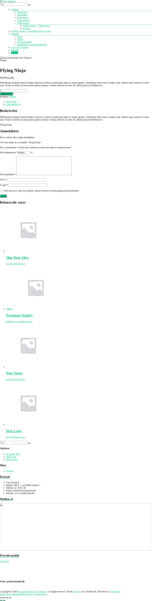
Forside (14, 52)
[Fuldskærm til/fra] (4, 597)
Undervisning (23, 20)
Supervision (22, 17)
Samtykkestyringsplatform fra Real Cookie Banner (23, 594)
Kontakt (15, 50)
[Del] (7, 597)
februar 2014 (12, 459)
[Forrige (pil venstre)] (1, 600)
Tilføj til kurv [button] (19, 264)
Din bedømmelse (9, 152)
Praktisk (15, 34)
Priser (19, 36)
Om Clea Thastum (19, 47)
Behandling (22, 15)
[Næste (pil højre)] (4, 600)
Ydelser (14, 9)
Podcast (26, 28)
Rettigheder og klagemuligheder (32, 44)
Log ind (9, 471)
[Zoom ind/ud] (1, 597)
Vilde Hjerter (23, 23)
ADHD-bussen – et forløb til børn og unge (31, 31)
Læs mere (4, 561)
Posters (12, 96)
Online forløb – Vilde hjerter (36, 26)
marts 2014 (11, 457)
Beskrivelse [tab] (11, 101)
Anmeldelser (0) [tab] (13, 104)
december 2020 (13, 454)
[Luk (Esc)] (10, 597)
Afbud (20, 39)
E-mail (4, 185)
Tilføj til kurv (6, 94)
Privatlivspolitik (24, 42)
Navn (3, 179)
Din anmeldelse (8, 174)
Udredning (22, 12)
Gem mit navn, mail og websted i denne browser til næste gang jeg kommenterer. (41, 190)
